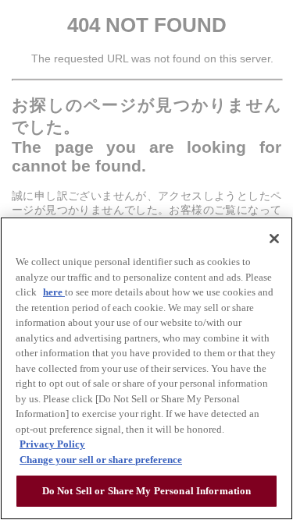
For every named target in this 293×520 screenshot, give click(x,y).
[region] (146, 368)
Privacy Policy (52, 444)
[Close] (274, 238)
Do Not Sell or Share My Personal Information (147, 491)
